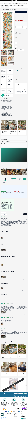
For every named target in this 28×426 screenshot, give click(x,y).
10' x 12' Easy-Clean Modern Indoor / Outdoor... (21, 132)
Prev (9, 341)
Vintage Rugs (14, 5)
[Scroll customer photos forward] (26, 172)
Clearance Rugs (6, 5)
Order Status (15, 414)
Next (18, 341)
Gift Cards (2, 5)
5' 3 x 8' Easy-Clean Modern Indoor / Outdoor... (3, 356)
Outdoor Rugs (5, 3)
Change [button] (20, 33)
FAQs (14, 415)
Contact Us (15, 413)
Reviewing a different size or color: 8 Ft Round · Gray (7, 321)
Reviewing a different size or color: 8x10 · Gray (6, 208)
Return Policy (15, 418)
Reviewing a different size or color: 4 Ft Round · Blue (7, 334)
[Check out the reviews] (23, 419)
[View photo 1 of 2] (2, 250)
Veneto (14, 9)
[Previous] (1, 127)
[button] (12, 12)
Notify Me (24, 27)
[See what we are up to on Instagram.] (22, 415)
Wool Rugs (10, 3)
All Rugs (2, 3)
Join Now (25, 393)
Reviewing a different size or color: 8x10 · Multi (6, 310)
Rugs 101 (15, 417)
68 (16, 341)
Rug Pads (16, 3)
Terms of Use (2, 417)
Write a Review (25, 213)
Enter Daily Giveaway (9, 421)
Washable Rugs (20, 3)
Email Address (17, 25)
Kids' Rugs (11, 5)
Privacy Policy (16, 395)
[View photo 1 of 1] (2, 238)
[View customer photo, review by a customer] (3, 172)
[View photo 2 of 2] (4, 250)
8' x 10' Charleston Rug (4, 131)
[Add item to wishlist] (7, 121)
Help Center (15, 416)
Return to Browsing (3, 9)
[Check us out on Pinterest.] (25, 415)
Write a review (22, 15)
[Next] (26, 127)
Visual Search (25, 3)
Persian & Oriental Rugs (20, 5)
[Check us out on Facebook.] (21, 415)
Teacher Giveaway (9, 422)
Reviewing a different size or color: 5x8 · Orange (6, 225)
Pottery (13, 3)
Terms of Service (24, 396)
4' (15, 46)
